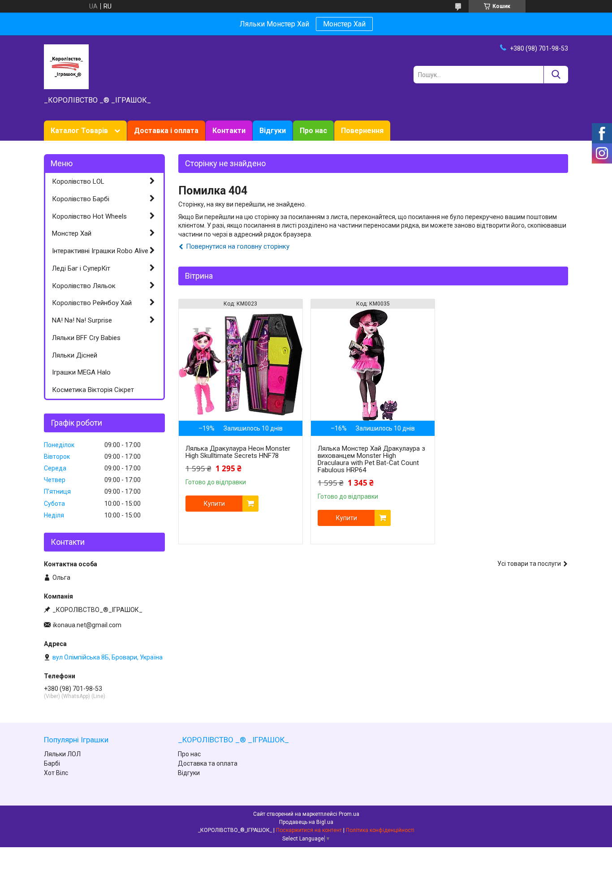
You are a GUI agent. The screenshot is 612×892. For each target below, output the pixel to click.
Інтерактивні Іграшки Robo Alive (100, 251)
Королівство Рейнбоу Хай (92, 303)
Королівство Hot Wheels (89, 216)
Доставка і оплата (166, 130)
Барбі (52, 763)
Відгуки (272, 130)
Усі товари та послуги (529, 563)
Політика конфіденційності (380, 830)
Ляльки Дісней (74, 355)
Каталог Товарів (79, 130)
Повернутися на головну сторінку (237, 246)
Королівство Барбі (80, 199)
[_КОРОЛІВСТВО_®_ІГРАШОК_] (66, 66)
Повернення (362, 130)
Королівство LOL (78, 181)
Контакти (229, 130)
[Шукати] (555, 74)
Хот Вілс (56, 772)
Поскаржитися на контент (309, 830)
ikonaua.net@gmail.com (87, 625)
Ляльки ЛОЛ (62, 754)
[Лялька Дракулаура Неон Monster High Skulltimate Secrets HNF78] (240, 365)
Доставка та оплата (207, 763)
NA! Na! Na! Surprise (82, 320)
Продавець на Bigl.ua (306, 822)
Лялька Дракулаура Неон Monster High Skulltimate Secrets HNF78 (237, 452)
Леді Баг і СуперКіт (81, 268)
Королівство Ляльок (84, 286)
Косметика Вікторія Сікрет (93, 390)
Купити (214, 503)
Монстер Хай (344, 24)
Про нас (313, 130)
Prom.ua (349, 814)
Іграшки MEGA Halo (81, 372)
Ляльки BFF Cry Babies (86, 338)
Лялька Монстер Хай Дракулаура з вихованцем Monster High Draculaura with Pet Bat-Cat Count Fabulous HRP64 (371, 459)
